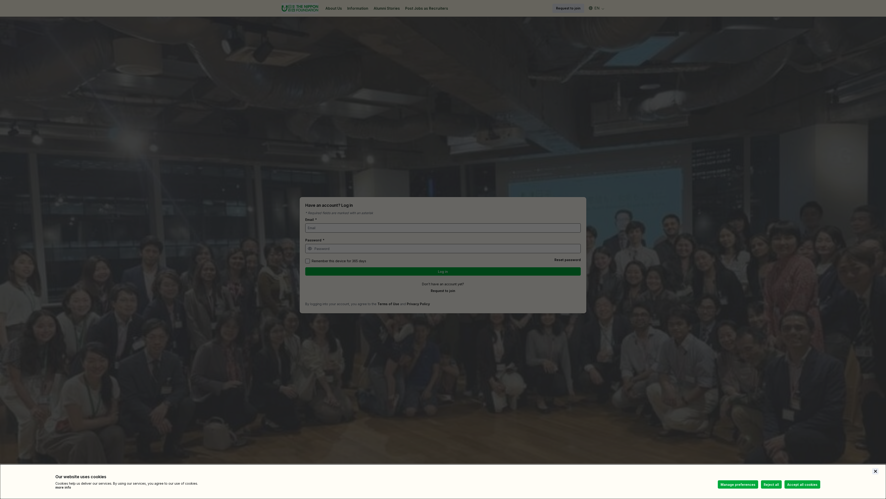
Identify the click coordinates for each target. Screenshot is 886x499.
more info (63, 487)
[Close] (875, 471)
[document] (443, 481)
